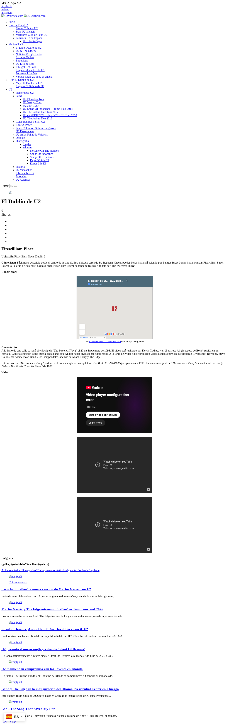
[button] (18, 25)
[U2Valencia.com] (23, 15)
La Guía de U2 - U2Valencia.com (105, 341)
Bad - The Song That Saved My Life (28, 709)
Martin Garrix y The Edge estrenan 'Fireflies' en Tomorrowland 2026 (52, 609)
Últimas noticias (18, 582)
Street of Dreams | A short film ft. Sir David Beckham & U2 (44, 629)
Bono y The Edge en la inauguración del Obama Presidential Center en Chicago (60, 689)
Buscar (5, 185)
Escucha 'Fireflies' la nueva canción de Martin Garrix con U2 (46, 589)
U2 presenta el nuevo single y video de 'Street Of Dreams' (43, 649)
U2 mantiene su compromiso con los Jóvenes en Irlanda (42, 669)
